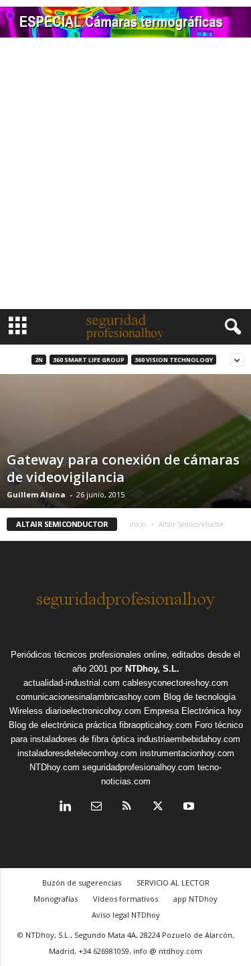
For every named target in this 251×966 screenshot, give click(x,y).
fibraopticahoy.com (155, 725)
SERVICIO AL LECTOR (173, 883)
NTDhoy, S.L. (152, 669)
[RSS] (127, 807)
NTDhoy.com (54, 767)
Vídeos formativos (125, 899)
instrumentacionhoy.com (187, 753)
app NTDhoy (195, 899)
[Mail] (96, 807)
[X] (158, 807)
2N (39, 359)
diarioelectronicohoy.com (93, 711)
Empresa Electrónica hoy (193, 711)
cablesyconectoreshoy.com (175, 683)
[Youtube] (187, 807)
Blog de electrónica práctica (62, 725)
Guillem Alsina (36, 494)
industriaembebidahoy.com (188, 739)
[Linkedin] (65, 807)
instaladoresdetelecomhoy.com (77, 753)
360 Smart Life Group (88, 359)
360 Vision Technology (174, 359)
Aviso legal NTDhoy (126, 915)
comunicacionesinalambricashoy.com (88, 697)
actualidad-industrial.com (71, 683)
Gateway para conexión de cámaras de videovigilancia (123, 468)
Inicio (137, 524)
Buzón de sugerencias (81, 883)
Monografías (55, 899)
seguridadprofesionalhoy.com (138, 767)
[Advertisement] (125, 176)
